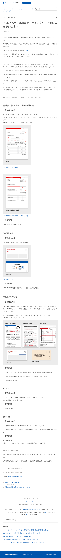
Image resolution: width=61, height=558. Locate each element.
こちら (26, 50)
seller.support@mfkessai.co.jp (31, 509)
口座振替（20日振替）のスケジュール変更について (17, 536)
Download (11, 484)
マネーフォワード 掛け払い (9, 9)
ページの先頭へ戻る (8, 520)
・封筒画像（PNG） (9, 279)
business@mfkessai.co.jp (15, 476)
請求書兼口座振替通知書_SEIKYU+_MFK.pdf (17, 487)
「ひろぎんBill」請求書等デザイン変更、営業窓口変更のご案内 (21, 539)
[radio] (26, 501)
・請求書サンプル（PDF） (10, 167)
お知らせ (20, 9)
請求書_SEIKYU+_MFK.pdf (12, 482)
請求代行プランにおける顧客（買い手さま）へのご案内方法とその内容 (23, 542)
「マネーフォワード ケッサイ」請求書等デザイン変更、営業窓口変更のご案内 (25, 530)
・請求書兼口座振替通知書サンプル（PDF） (16, 216)
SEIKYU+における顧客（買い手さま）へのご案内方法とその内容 (21, 533)
